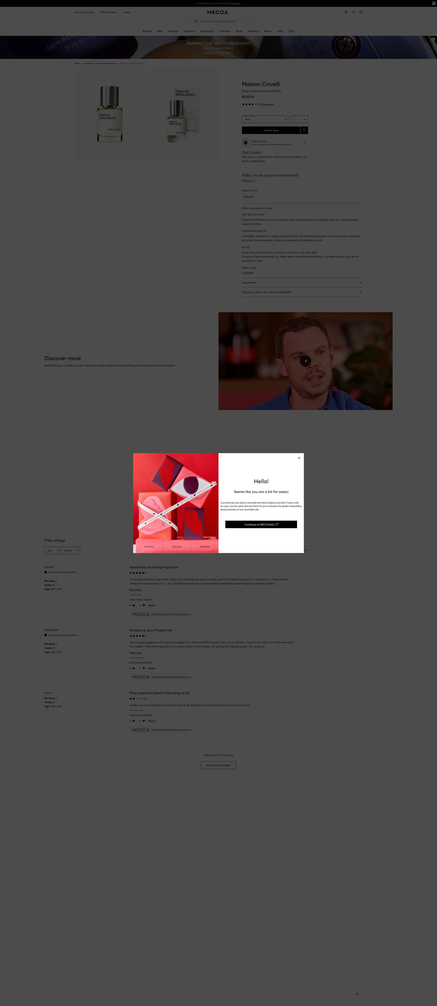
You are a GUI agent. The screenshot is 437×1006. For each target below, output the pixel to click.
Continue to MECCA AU (259, 524)
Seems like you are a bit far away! (261, 491)
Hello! (261, 481)
